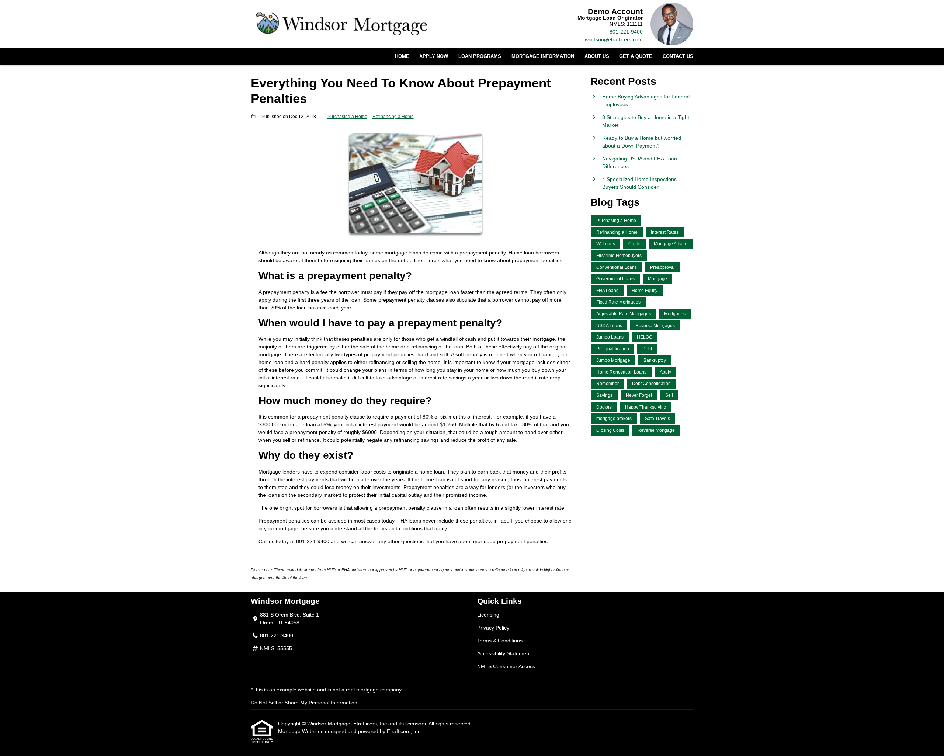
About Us (596, 56)
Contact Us (678, 56)
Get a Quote (635, 56)
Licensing (488, 615)
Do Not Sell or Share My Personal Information (304, 702)
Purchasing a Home (347, 116)
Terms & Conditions (500, 641)
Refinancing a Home (393, 116)
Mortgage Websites (301, 731)
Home (402, 56)
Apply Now (433, 56)
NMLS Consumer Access (506, 666)
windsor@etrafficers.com (614, 39)
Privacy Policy (493, 628)
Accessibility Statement (504, 653)
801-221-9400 (626, 32)
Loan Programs (479, 56)
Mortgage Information (542, 56)
